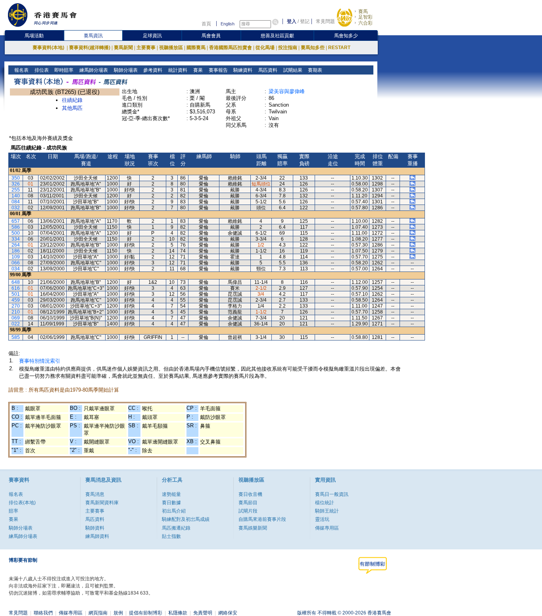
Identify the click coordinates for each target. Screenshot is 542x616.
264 (16, 245)
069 (16, 318)
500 (16, 233)
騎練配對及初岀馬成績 (185, 519)
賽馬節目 (248, 502)
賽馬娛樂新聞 (252, 528)
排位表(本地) (22, 502)
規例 (118, 613)
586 (16, 227)
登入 (291, 21)
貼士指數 (171, 536)
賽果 (197, 70)
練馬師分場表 (93, 70)
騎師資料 (94, 528)
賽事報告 (218, 70)
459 (16, 300)
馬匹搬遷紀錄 (176, 528)
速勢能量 (171, 494)
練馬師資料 (97, 536)
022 (16, 324)
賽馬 (363, 11)
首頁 (206, 24)
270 (16, 306)
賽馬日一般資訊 (331, 494)
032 (16, 207)
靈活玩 (322, 519)
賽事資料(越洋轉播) (89, 47)
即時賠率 (63, 70)
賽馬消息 (94, 494)
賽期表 (314, 70)
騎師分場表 (125, 70)
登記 (304, 21)
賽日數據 (171, 502)
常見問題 (325, 21)
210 (16, 312)
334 (16, 239)
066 (16, 263)
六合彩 (365, 23)
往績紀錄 (72, 100)
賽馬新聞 (123, 47)
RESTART (339, 47)
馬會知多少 (346, 35)
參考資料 (152, 70)
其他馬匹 (72, 108)
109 (16, 257)
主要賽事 (146, 47)
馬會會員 (211, 35)
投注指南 (287, 47)
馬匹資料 (267, 70)
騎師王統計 (327, 511)
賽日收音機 (250, 494)
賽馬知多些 (313, 47)
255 (16, 190)
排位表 (41, 70)
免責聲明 (202, 613)
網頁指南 (98, 613)
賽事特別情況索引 (39, 361)
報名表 (21, 70)
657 (16, 221)
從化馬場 (265, 47)
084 (16, 202)
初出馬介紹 (174, 511)
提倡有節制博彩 (145, 613)
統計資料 (177, 70)
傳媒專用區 (327, 528)
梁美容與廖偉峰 (287, 91)
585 (16, 337)
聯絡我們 (43, 613)
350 (16, 178)
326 (16, 184)
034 (16, 269)
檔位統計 (324, 502)
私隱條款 (177, 613)
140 (16, 196)
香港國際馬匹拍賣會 (230, 47)
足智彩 (365, 17)
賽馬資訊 (93, 35)
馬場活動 (34, 35)
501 (16, 294)
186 (16, 251)
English (227, 23)
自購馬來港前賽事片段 (262, 519)
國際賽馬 (196, 47)
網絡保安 (227, 613)
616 (16, 288)
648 (16, 282)
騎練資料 (242, 70)
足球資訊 (152, 35)
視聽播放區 (171, 47)
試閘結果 (292, 70)
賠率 (13, 511)
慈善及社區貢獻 (277, 35)
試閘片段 (248, 511)
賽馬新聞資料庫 (102, 502)
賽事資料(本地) (49, 47)
